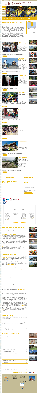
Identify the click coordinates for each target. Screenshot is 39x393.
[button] (37, 216)
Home (16, 2)
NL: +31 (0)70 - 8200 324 (6, 0)
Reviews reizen (30, 18)
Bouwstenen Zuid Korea (10, 177)
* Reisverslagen (14, 376)
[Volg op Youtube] (33, 372)
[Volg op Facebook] (30, 372)
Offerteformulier (17, 18)
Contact (23, 4)
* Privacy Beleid (14, 383)
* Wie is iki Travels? (14, 375)
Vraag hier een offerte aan (28, 177)
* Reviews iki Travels (14, 377)
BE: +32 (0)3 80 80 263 (12, 0)
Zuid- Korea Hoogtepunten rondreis (11, 54)
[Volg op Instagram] (31, 372)
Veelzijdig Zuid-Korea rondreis (8, 71)
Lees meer (8, 219)
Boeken (20, 4)
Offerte (17, 4)
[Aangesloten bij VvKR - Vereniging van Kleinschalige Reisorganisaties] (22, 389)
